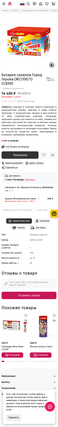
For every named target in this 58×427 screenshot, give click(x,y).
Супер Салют (42, 210)
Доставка (40, 227)
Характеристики (21, 221)
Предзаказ (20, 155)
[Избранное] (43, 155)
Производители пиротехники (35, 10)
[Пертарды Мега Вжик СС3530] (15, 326)
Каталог (15, 10)
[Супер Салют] (50, 79)
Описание (44, 221)
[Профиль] (41, 4)
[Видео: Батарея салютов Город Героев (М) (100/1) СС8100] (52, 65)
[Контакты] (34, 4)
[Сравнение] (52, 155)
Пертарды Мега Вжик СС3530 (13, 348)
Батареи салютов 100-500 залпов (17, 210)
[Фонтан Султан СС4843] (43, 326)
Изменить (30, 180)
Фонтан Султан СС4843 (41, 346)
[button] (3, 361)
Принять (14, 417)
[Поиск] (28, 4)
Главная (5, 10)
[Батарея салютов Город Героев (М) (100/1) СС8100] (29, 42)
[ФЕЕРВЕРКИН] (10, 4)
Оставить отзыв (29, 295)
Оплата (21, 227)
